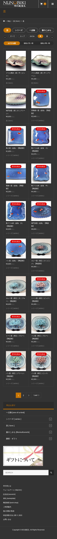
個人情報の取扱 (8, 511)
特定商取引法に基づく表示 (12, 515)
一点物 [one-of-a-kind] (15, 412)
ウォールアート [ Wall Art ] (12, 490)
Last (35, 395)
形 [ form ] (10, 426)
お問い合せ (7, 519)
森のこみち (46, 30)
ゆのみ (32, 36)
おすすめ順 (12, 43)
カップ (22, 36)
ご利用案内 (7, 507)
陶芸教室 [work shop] (10, 503)
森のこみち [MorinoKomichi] (17, 432)
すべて (12, 36)
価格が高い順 (45, 43)
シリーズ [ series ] (13, 419)
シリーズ (19, 30)
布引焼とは (7, 486)
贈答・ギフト (11, 439)
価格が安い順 (28, 43)
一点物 (32, 30)
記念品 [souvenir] (9, 494)
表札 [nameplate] (9, 498)
